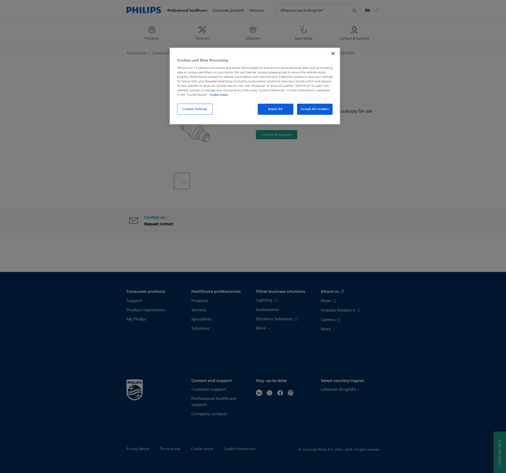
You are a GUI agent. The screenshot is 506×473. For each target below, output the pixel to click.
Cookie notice (218, 94)
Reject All (275, 109)
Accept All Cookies (315, 109)
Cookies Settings (194, 109)
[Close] (333, 53)
